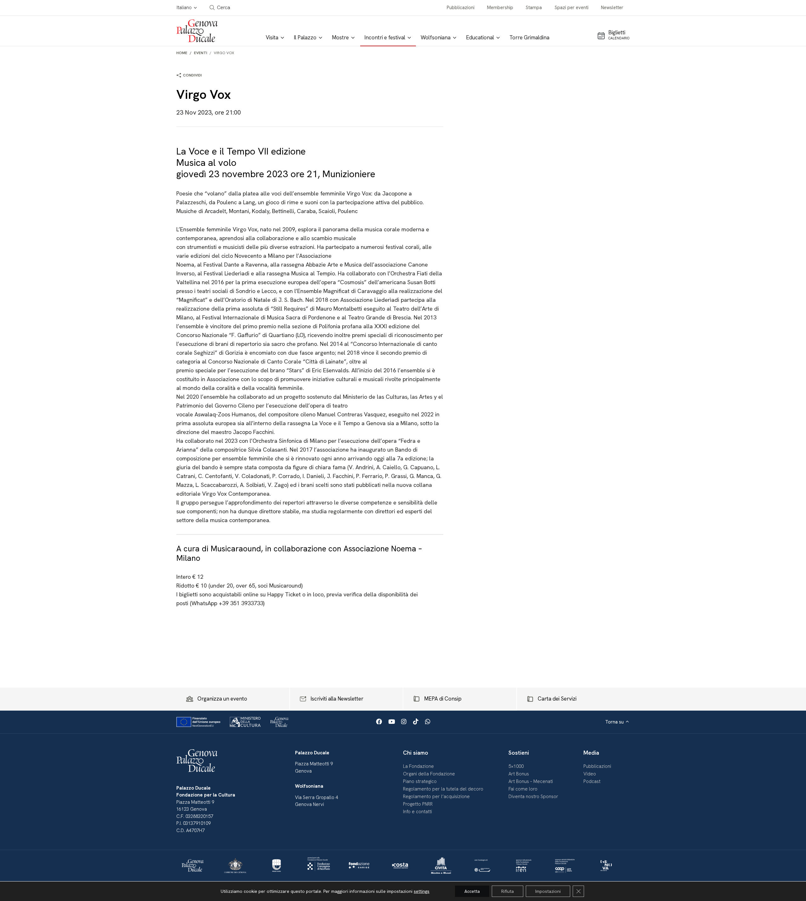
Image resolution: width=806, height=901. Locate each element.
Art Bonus (518, 774)
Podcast (591, 781)
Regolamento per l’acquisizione (436, 796)
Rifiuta (507, 891)
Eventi (200, 52)
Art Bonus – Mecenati (530, 781)
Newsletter (612, 7)
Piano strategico (420, 781)
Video (589, 774)
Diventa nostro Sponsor (533, 796)
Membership (500, 7)
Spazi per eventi (571, 7)
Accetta (472, 891)
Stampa (534, 7)
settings (421, 891)
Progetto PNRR (418, 804)
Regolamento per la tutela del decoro (443, 789)
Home (181, 52)
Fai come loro (522, 789)
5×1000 (516, 766)
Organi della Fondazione (429, 774)
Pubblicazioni (460, 7)
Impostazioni (548, 891)
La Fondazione (418, 766)
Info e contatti (417, 811)
